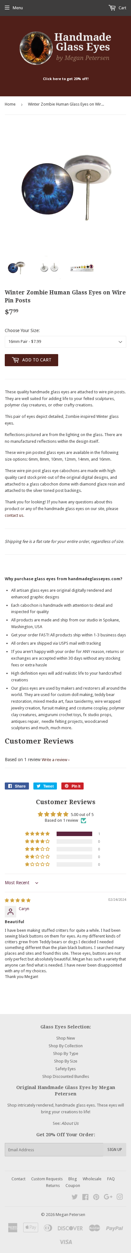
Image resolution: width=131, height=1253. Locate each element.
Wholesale (92, 1178)
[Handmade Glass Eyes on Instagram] (120, 1198)
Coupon (73, 1185)
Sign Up (114, 1149)
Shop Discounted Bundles (65, 1076)
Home (10, 104)
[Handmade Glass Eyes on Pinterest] (96, 1198)
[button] (38, 834)
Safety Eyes (65, 1068)
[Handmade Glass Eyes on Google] (108, 1198)
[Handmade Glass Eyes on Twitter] (75, 1198)
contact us (14, 515)
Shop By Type (65, 1053)
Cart (122, 7)
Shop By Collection (66, 1045)
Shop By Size (65, 1061)
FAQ (111, 1178)
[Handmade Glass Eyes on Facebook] (85, 1198)
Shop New (65, 1038)
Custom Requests (47, 1178)
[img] (18, 900)
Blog (72, 1178)
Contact (18, 1178)
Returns (53, 1185)
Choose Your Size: (22, 330)
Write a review (54, 759)
